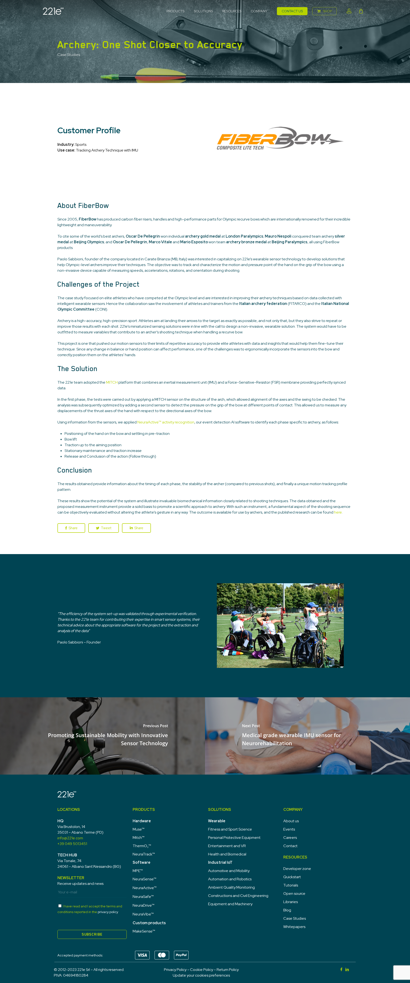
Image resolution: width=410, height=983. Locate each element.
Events (289, 829)
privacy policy (108, 912)
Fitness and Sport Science (230, 829)
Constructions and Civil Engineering (238, 895)
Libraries (290, 901)
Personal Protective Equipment (234, 837)
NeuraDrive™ (143, 905)
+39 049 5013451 (72, 843)
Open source (294, 893)
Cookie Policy (201, 969)
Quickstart (292, 876)
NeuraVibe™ (143, 914)
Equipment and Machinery (230, 903)
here (338, 512)
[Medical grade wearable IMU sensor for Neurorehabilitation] (307, 736)
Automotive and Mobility (229, 870)
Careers (290, 837)
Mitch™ (138, 837)
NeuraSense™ (144, 879)
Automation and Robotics (230, 879)
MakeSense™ (144, 931)
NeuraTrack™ (144, 854)
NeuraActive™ (145, 887)
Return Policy (228, 969)
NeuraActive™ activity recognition (165, 422)
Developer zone (297, 868)
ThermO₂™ (142, 845)
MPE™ (138, 870)
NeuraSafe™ (143, 896)
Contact (290, 845)
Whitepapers (294, 926)
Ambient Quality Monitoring (231, 887)
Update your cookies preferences (201, 975)
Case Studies (68, 54)
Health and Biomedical (227, 854)
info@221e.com (70, 838)
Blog (287, 910)
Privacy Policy (175, 969)
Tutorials (290, 885)
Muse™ (138, 829)
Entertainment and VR (227, 845)
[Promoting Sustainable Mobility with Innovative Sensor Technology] (102, 736)
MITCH (112, 382)
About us (291, 820)
